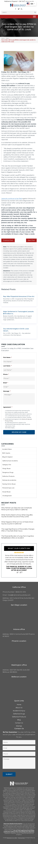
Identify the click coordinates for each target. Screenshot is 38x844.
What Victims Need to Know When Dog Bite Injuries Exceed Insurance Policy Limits (17, 516)
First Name (7, 357)
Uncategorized (6, 495)
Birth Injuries (6, 453)
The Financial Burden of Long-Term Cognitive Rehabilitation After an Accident (17, 537)
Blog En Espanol (7, 457)
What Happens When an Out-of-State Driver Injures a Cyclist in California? (17, 523)
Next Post (31, 240)
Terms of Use (21, 837)
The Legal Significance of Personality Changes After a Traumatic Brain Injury (17, 530)
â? (18, 572)
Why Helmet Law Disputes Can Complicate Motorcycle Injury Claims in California (16, 508)
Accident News (7, 449)
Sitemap (19, 726)
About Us (19, 707)
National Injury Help (12, 837)
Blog (19, 720)
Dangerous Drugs (7, 472)
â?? (21, 572)
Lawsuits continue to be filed (11, 198)
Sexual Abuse (6, 492)
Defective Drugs (19, 714)
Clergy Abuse (6, 468)
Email (5, 383)
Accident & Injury (19, 711)
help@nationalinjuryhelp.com (19, 595)
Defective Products (8, 476)
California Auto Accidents (10, 461)
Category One (6, 464)
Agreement (7, 407)
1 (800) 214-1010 (29, 1)
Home (2, 38)
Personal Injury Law (8, 488)
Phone (6, 374)
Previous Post (8, 240)
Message (6, 391)
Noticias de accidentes (9, 480)
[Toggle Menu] (34, 16)
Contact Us (19, 723)
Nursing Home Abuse (9, 484)
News (7, 38)
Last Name (7, 366)
